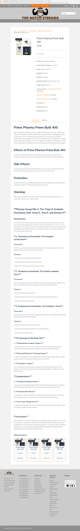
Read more (20, 458)
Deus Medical (53, 493)
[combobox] (67, 13)
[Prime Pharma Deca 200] (46, 442)
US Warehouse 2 (24, 495)
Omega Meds (53, 503)
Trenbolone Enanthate (43, 95)
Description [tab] (36, 120)
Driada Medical (54, 495)
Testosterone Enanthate (54, 89)
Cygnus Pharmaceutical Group (54, 489)
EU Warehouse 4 (24, 485)
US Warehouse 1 (24, 493)
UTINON (52, 516)
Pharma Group (53, 507)
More (25, 5)
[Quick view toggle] (24, 441)
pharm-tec (52, 505)
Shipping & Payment (39, 489)
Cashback (37, 479)
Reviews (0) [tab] (44, 120)
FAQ (4, 5)
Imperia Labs (53, 501)
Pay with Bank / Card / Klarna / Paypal (40, 5)
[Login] (77, 6)
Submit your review (39, 491)
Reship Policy (38, 487)
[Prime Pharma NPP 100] (59, 442)
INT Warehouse (45, 20)
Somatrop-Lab (54, 514)
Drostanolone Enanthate (43, 99)
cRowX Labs (53, 485)
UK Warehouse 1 (24, 491)
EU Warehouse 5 (24, 487)
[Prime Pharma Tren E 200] (33, 442)
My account (37, 483)
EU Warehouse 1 (24, 479)
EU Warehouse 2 (24, 481)
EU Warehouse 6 (24, 489)
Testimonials (38, 493)
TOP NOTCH (17, 528)
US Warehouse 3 (24, 497)
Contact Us (10, 5)
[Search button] (74, 13)
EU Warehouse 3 (24, 483)
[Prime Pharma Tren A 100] (20, 442)
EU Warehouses (34, 20)
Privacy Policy (18, 5)
